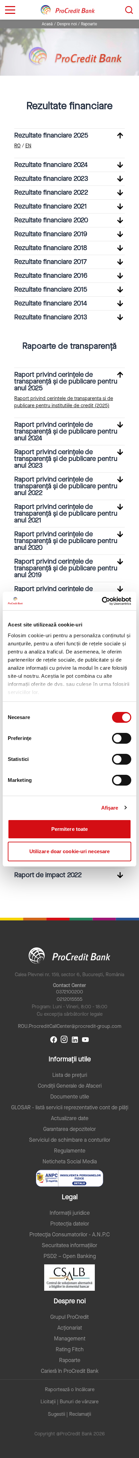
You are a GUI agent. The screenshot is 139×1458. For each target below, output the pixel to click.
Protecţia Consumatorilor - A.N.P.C (69, 1234)
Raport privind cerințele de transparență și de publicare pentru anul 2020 (65, 540)
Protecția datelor (69, 1224)
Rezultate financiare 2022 (51, 192)
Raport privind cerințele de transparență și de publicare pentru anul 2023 (65, 458)
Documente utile (69, 1096)
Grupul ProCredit (69, 1317)
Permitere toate (69, 829)
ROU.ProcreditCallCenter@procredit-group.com (69, 1026)
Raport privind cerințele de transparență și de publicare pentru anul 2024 (65, 431)
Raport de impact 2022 (48, 875)
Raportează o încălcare (69, 1389)
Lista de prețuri (69, 1075)
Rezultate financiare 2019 (50, 234)
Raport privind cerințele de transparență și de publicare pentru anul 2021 (65, 513)
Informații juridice (70, 1213)
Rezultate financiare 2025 (51, 135)
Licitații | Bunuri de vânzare (69, 1402)
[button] (69, 135)
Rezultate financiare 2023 (51, 178)
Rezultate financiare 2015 (50, 289)
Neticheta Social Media (70, 1161)
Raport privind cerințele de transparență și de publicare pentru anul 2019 (65, 568)
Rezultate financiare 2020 (51, 220)
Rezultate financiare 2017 (50, 261)
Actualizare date (69, 1118)
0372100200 (69, 992)
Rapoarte (69, 1360)
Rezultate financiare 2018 (50, 247)
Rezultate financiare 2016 (50, 275)
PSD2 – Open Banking (70, 1256)
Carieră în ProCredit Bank (70, 1371)
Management (69, 1338)
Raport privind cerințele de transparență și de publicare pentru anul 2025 (65, 381)
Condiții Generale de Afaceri (70, 1086)
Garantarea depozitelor (69, 1129)
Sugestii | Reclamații (69, 1414)
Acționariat (69, 1328)
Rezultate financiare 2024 (51, 164)
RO (17, 146)
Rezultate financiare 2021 (50, 206)
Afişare (109, 808)
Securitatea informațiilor (69, 1245)
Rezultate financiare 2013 (50, 317)
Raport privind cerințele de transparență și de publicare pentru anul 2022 (65, 486)
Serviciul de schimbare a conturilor (69, 1140)
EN (28, 146)
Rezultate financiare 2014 (50, 303)
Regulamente (69, 1151)
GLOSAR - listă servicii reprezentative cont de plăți (69, 1107)
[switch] (121, 738)
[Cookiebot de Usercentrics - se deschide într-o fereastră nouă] (101, 601)
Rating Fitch (70, 1349)
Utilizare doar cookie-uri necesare (69, 851)
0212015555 (69, 999)
